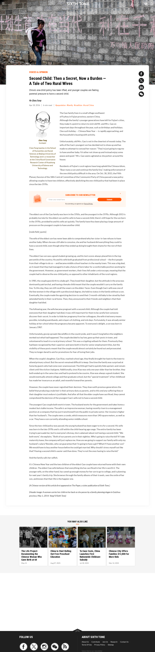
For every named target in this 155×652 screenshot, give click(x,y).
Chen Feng (36, 100)
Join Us (105, 642)
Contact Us (124, 642)
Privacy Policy (99, 645)
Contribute (95, 642)
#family (70, 105)
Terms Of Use (87, 645)
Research (114, 642)
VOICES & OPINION (38, 72)
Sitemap (111, 645)
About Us (85, 642)
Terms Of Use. (88, 203)
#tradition (78, 105)
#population (60, 105)
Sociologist (42, 143)
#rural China (88, 105)
